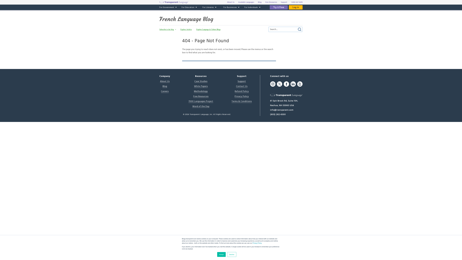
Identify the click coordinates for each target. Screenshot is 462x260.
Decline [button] (231, 254)
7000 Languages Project (201, 101)
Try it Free (278, 7)
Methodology (201, 91)
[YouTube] (300, 84)
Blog (165, 86)
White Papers (201, 86)
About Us (165, 81)
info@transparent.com (281, 110)
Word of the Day (200, 106)
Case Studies (200, 81)
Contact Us (241, 86)
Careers (165, 91)
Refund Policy (242, 91)
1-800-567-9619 (297, 2)
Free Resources (201, 96)
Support (242, 81)
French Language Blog (186, 19)
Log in (295, 7)
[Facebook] (286, 84)
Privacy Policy (257, 243)
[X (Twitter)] (279, 84)
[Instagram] (273, 84)
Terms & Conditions (242, 101)
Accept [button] (221, 254)
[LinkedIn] (293, 84)
